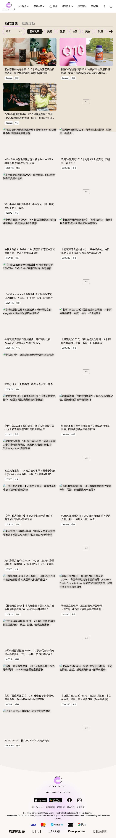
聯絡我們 (70, 807)
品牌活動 (95, 6)
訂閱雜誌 (82, 6)
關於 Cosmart (37, 807)
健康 (62, 31)
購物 (55, 6)
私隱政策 (61, 807)
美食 (87, 31)
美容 (49, 31)
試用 (100, 31)
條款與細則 (50, 807)
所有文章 (34, 31)
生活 (75, 31)
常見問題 (80, 807)
